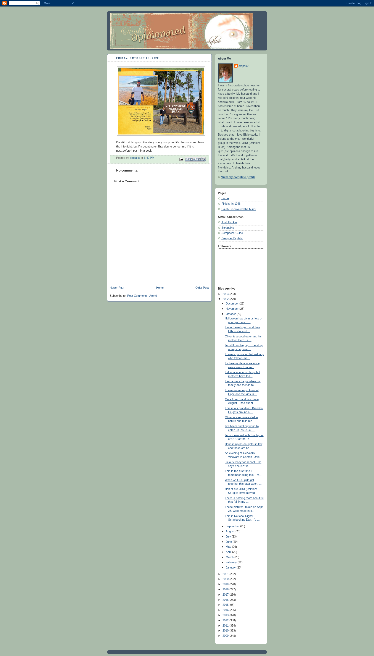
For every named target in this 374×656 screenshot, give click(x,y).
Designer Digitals (232, 238)
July (229, 536)
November (232, 308)
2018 (225, 589)
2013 (225, 615)
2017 (225, 594)
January (231, 567)
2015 (225, 604)
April (229, 552)
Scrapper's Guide (232, 233)
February (232, 562)
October (231, 314)
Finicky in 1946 (230, 203)
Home (160, 287)
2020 (225, 579)
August (230, 531)
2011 (225, 625)
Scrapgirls (227, 227)
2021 (225, 574)
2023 (225, 294)
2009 (225, 635)
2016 (225, 599)
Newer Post (117, 287)
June (229, 541)
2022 (225, 299)
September (233, 526)
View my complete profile (238, 177)
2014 (225, 610)
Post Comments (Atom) (142, 295)
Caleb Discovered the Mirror (238, 209)
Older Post (202, 287)
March (230, 557)
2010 (225, 630)
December (232, 303)
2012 (225, 620)
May (229, 546)
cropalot (243, 66)
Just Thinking (229, 222)
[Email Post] (181, 159)
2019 (225, 584)
